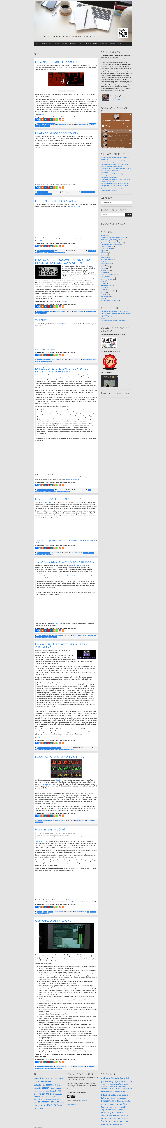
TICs (35, 1108)
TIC (61, 1105)
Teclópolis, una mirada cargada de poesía (64, 561)
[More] (63, 119)
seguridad (43, 1105)
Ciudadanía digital (47, 43)
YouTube (87, 576)
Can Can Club (71, 576)
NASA (53, 1097)
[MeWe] (51, 119)
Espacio (81, 43)
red (60, 1099)
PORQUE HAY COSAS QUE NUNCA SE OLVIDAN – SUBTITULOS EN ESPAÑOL (58, 541)
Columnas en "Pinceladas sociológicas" (112, 243)
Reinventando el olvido (48, 1102)
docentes (58, 1085)
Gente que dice (105, 267)
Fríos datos (104, 172)
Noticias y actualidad (107, 280)
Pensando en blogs (106, 285)
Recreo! (103, 293)
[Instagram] (60, 119)
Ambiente (73, 43)
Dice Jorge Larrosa (41, 841)
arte (48, 1078)
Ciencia (47, 1081)
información (39, 1094)
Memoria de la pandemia (108, 274)
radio (58, 1099)
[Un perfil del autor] (115, 99)
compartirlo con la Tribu (73, 901)
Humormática (105, 270)
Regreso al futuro (47, 784)
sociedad (53, 1105)
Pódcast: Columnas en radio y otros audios (113, 320)
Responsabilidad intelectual (109, 177)
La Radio (103, 272)
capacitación (39, 1081)
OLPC (102, 281)
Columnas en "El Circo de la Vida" (110, 239)
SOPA (59, 1105)
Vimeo (54, 349)
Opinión (103, 283)
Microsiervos (66, 324)
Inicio (38, 43)
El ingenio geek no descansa (55, 201)
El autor (119, 43)
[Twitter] (39, 119)
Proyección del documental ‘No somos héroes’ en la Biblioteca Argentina (63, 261)
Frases (103, 265)
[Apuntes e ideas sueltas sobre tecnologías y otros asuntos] (83, 21)
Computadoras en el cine (53, 920)
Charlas (57, 43)
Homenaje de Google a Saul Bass (58, 62)
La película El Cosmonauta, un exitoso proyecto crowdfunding (62, 370)
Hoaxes (103, 268)
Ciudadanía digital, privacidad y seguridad (113, 237)
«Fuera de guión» (86, 901)
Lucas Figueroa (48, 502)
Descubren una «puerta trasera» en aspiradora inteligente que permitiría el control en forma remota (114, 185)
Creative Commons (107, 248)
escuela (52, 1088)
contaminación (56, 1081)
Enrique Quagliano (61, 124)
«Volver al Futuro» (74, 206)
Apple (46, 1078)
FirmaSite (39, 1127)
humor (58, 1091)
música (48, 1096)
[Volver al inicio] (72, 1104)
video (40, 1108)
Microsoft (44, 1097)
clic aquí (65, 301)
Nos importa (105, 276)
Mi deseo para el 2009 (50, 829)
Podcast (103, 287)
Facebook (38, 1091)
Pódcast (88, 43)
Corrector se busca (106, 246)
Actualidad (39, 1078)
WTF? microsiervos (44, 241)
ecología (36, 1088)
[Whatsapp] (57, 119)
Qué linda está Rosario (107, 291)
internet (49, 1094)
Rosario (36, 1105)
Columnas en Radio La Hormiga (110, 244)
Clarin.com (42, 737)
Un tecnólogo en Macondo (109, 300)
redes (35, 1102)
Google (52, 1091)
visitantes (84, 1100)
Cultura (103, 250)
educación (44, 1088)
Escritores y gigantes (107, 259)
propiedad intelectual (51, 1099)
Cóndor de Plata (76, 565)
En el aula (104, 255)
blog (56, 1078)
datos (43, 1085)
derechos (50, 1085)
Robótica (64, 43)
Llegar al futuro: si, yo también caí (59, 756)
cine (52, 1081)
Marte (55, 1094)
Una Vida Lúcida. (43, 182)
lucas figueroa (90, 541)
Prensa (103, 289)
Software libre (105, 296)
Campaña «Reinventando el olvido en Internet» (115, 311)
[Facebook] (36, 119)
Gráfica (95, 43)
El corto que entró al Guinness (58, 498)
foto (43, 1091)
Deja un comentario (81, 124)
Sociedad (103, 294)
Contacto (112, 43)
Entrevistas (103, 43)
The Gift (41, 320)
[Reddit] (42, 119)
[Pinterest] (48, 119)
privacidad (41, 1099)
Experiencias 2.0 (106, 263)
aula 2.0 (52, 1078)
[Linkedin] (45, 119)
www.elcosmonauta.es (74, 480)
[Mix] (54, 119)
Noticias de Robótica (107, 278)
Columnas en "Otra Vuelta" (109, 241)
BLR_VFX (47, 349)
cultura (37, 1084)
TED (102, 298)
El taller (103, 254)
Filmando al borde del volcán (56, 133)
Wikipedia (41, 114)
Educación (104, 252)
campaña (61, 1078)
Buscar (129, 214)
